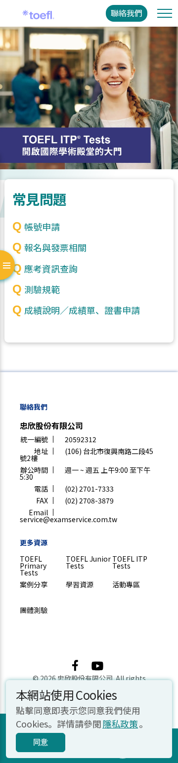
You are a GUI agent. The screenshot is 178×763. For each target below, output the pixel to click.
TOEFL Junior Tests (88, 562)
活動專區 (126, 584)
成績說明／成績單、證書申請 (82, 310)
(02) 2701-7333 (89, 489)
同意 (40, 742)
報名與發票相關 (55, 247)
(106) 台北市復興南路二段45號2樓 (86, 454)
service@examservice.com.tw (68, 519)
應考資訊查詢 (51, 268)
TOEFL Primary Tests (33, 565)
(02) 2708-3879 (89, 500)
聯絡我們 (126, 13)
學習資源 (79, 584)
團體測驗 (33, 610)
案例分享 (33, 584)
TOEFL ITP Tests (129, 562)
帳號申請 (42, 226)
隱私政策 (120, 723)
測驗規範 (42, 289)
